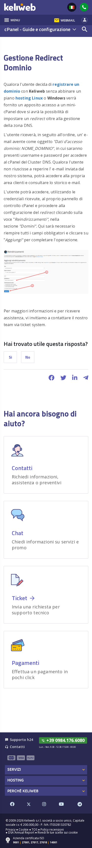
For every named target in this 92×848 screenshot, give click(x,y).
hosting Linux (29, 98)
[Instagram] (44, 804)
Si (10, 357)
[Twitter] (29, 804)
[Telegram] (79, 804)
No (27, 357)
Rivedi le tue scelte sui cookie (58, 832)
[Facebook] (12, 804)
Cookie (23, 829)
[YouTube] (61, 804)
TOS (34, 829)
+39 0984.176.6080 (63, 740)
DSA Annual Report (21, 832)
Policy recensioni (52, 829)
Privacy (10, 829)
